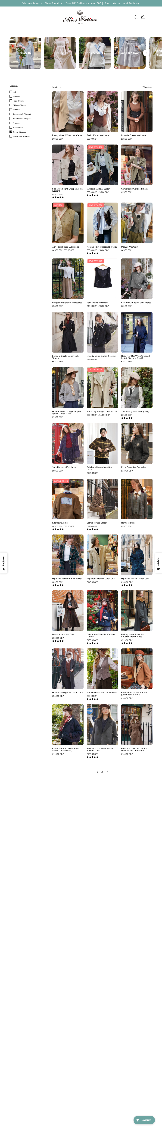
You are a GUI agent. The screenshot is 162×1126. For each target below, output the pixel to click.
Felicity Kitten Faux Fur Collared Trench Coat (132, 635)
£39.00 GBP (126, 139)
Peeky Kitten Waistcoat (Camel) (67, 135)
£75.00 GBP (126, 362)
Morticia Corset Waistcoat (133, 135)
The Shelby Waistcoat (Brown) (102, 692)
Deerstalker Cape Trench (64, 634)
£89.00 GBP (57, 471)
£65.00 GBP (126, 250)
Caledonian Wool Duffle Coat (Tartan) (101, 635)
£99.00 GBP (57, 194)
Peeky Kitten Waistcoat (98, 135)
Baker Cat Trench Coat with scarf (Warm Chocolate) (134, 749)
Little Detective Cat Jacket (133, 467)
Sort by (55, 87)
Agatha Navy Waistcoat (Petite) (102, 247)
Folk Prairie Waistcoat (97, 303)
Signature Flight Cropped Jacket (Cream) (67, 190)
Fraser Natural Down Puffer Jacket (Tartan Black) (66, 749)
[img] (58, 197)
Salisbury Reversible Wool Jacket (99, 468)
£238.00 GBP (58, 638)
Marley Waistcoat (129, 247)
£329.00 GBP (127, 640)
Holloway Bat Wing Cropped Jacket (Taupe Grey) (66, 412)
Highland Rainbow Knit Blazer (67, 579)
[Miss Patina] (80, 17)
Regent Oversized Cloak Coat (101, 579)
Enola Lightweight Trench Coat (102, 411)
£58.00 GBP (57, 306)
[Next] (146, 53)
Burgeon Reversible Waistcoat (67, 303)
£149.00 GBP (92, 473)
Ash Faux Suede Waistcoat (65, 247)
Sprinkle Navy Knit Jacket (64, 467)
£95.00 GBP (126, 192)
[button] (135, 17)
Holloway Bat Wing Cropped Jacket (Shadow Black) (135, 357)
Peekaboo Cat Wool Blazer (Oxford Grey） (100, 749)
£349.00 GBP (58, 696)
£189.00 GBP (92, 640)
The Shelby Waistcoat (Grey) (135, 411)
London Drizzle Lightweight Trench (65, 357)
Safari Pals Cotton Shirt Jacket (136, 303)
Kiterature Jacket (60, 523)
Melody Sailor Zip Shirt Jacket (101, 356)
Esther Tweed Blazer (97, 523)
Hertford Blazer (128, 523)
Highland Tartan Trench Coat (135, 579)
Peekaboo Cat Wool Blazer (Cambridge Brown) (134, 693)
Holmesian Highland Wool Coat (67, 692)
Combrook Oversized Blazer (134, 189)
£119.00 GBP (127, 471)
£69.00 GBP (57, 139)
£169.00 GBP (127, 582)
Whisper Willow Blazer (98, 189)
